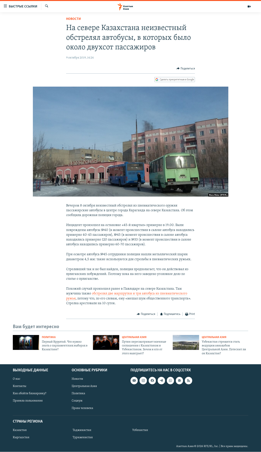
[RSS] (188, 380)
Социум (77, 400)
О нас (16, 378)
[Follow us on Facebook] (152, 380)
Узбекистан (140, 430)
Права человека (82, 408)
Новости (73, 19)
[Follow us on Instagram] (143, 380)
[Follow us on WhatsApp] (170, 380)
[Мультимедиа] (249, 6)
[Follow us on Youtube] (134, 380)
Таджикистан (82, 430)
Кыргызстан (21, 437)
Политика (49, 337)
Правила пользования (28, 400)
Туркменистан (83, 437)
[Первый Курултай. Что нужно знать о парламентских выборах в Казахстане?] (26, 342)
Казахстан (20, 430)
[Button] (186, 68)
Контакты (19, 386)
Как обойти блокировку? (29, 393)
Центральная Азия (134, 337)
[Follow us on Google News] (179, 380)
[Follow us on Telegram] (161, 380)
